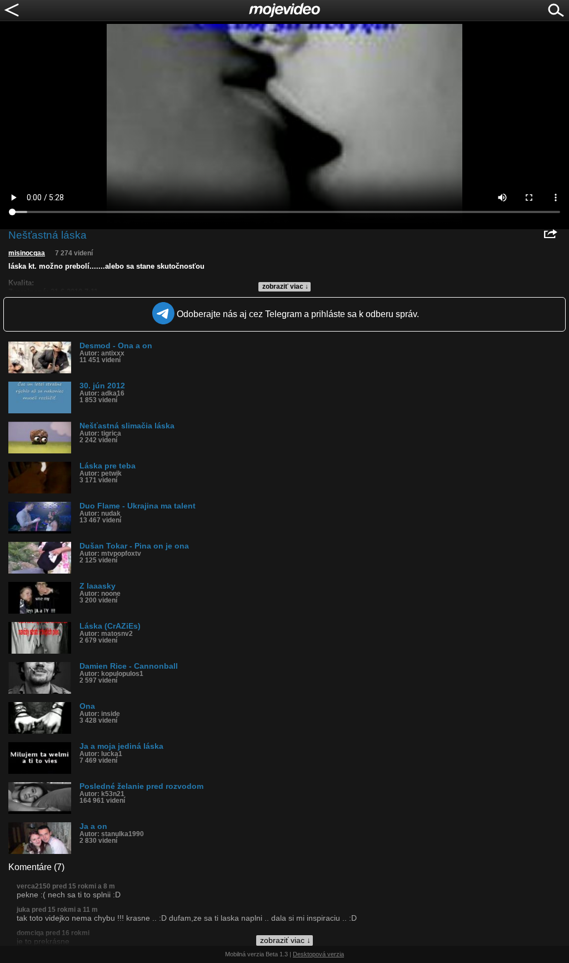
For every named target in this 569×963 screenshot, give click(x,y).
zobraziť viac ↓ (285, 286)
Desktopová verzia (318, 954)
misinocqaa (26, 253)
